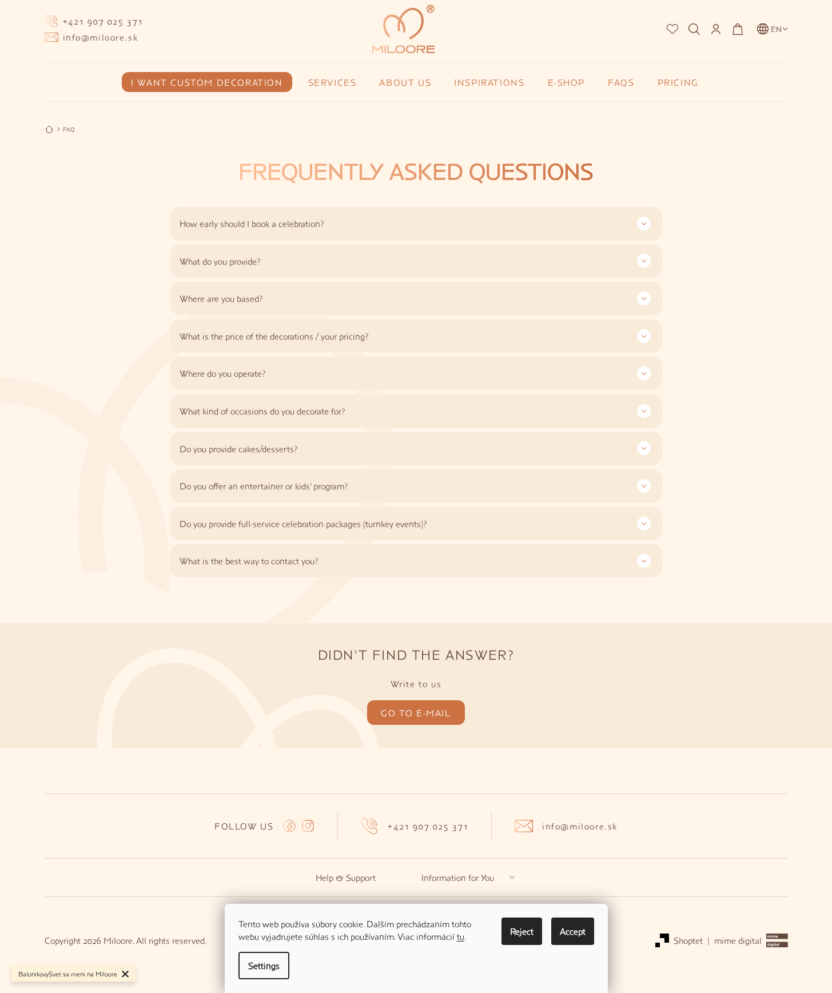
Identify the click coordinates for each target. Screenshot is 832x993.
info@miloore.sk (580, 826)
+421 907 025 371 (428, 826)
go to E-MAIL (416, 713)
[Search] (694, 29)
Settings (264, 965)
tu (460, 936)
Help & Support (346, 877)
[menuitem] (209, 82)
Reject (522, 931)
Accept (573, 931)
